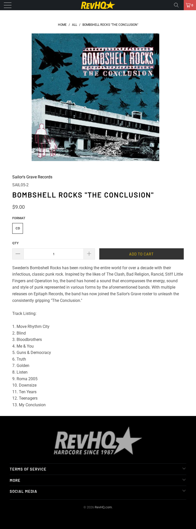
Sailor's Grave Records (32, 177)
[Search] (178, 5)
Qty (15, 243)
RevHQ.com (103, 507)
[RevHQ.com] (98, 5)
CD (18, 228)
